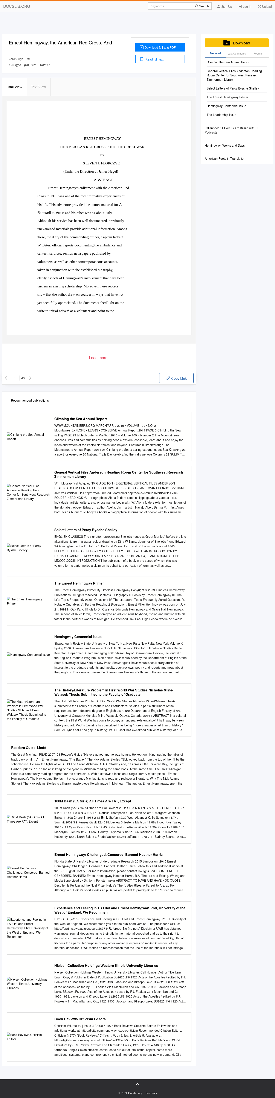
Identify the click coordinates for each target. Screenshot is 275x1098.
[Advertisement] (137, 24)
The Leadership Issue (221, 114)
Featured (215, 53)
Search (203, 6)
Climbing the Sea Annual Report (80, 419)
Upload (266, 6)
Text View (38, 86)
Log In (246, 6)
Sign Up (226, 6)
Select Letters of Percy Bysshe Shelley (85, 530)
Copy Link (178, 378)
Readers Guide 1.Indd (28, 748)
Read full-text (154, 59)
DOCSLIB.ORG (16, 6)
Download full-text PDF (160, 47)
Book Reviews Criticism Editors (80, 1019)
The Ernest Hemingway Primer (79, 583)
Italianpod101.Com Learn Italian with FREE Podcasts (234, 130)
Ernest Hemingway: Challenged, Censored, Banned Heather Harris (108, 854)
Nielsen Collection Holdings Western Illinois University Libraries (106, 965)
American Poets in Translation (225, 158)
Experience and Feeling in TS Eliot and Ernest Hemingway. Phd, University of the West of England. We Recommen (119, 910)
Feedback (151, 1093)
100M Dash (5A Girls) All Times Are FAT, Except (92, 801)
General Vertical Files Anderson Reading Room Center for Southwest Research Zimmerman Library (118, 474)
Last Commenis (237, 53)
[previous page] (6, 378)
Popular (258, 53)
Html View (14, 86)
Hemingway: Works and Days (225, 145)
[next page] (30, 378)
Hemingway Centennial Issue (78, 637)
